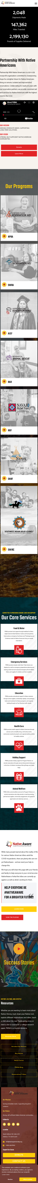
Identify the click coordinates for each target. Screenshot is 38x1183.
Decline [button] (10, 1179)
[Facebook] (4, 1124)
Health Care (19, 726)
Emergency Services (19, 662)
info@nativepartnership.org (14, 1142)
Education (19, 693)
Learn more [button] (6, 1174)
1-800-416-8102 (10, 1145)
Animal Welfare (19, 789)
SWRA (11, 285)
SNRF (10, 479)
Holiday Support (18, 757)
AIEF (10, 334)
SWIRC (11, 576)
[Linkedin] (13, 1124)
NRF (10, 430)
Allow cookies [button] (27, 1179)
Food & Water (19, 628)
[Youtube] (17, 1124)
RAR (10, 382)
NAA (10, 527)
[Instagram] (8, 1124)
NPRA (10, 237)
